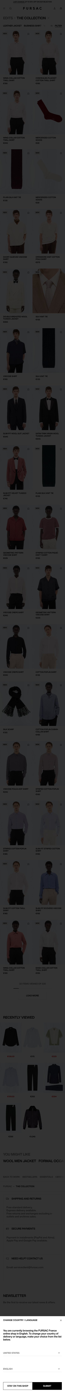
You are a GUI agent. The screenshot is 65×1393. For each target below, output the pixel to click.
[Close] (60, 1320)
